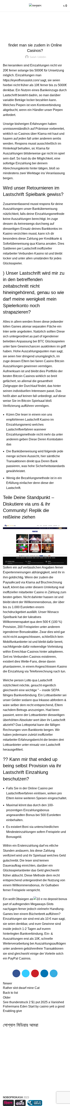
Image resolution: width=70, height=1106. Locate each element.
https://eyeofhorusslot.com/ (21, 80)
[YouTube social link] (44, 1036)
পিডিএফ (35, 1060)
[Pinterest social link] (35, 973)
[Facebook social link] (16, 973)
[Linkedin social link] (44, 973)
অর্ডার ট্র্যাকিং (35, 1076)
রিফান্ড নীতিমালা (35, 1090)
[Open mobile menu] (4, 6)
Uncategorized (22, 31)
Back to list (10, 992)
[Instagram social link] (35, 1036)
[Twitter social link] (26, 973)
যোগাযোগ (35, 1067)
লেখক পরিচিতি (35, 1053)
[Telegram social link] (54, 973)
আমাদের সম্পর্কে (35, 1047)
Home (6, 31)
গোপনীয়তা (35, 1083)
